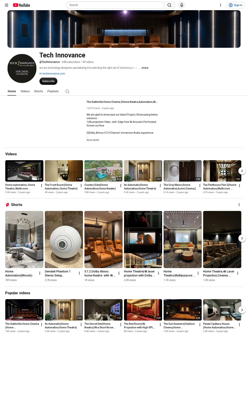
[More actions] (41, 185)
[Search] (169, 5)
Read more (93, 140)
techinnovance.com (53, 73)
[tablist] (124, 91)
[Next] (242, 171)
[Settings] (220, 5)
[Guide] (6, 5)
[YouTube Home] (21, 5)
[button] (93, 140)
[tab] (11, 91)
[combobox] (116, 5)
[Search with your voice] (181, 5)
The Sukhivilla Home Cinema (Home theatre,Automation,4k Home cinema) (123, 101)
